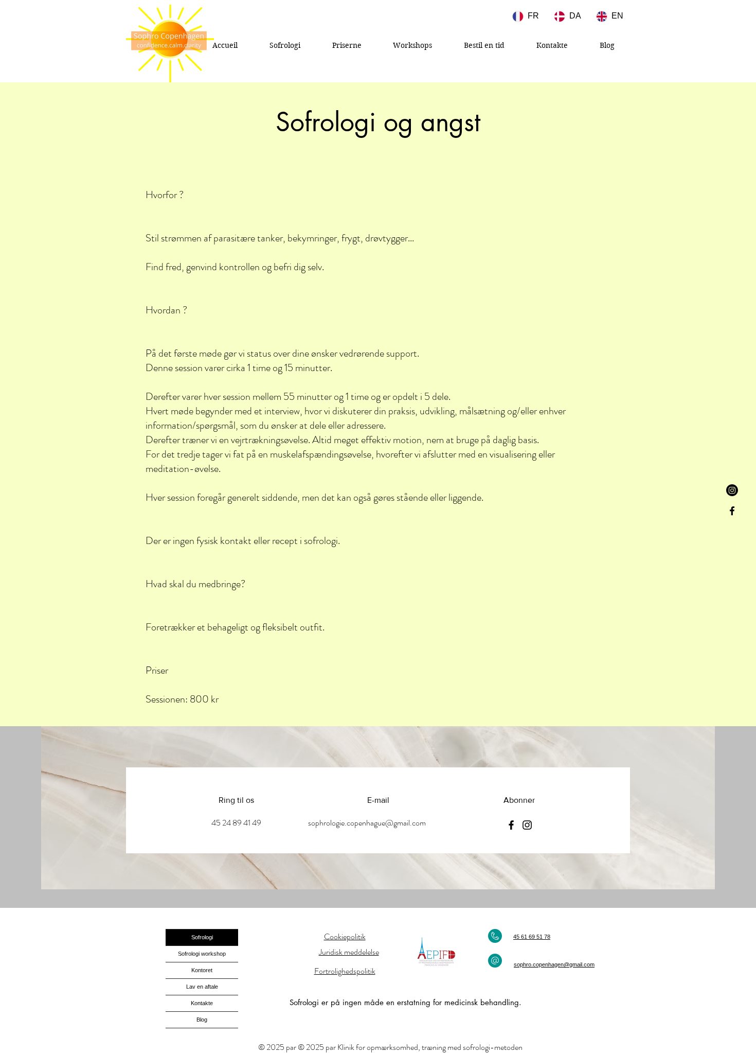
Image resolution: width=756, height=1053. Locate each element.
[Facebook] (732, 511)
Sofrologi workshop (202, 954)
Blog (201, 1019)
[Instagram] (732, 490)
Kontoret (201, 970)
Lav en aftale (202, 987)
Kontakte (202, 1003)
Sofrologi (202, 937)
